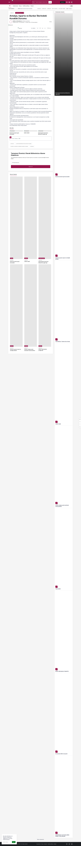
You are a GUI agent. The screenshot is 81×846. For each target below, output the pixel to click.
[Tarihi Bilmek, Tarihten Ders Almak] (64, 302)
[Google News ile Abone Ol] (13, 28)
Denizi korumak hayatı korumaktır (62, 176)
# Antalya (12, 143)
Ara (50, 2)
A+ (42, 28)
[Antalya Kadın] (21, 2)
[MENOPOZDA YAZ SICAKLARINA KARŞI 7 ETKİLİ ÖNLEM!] (64, 796)
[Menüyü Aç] (9, 2)
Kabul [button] (14, 842)
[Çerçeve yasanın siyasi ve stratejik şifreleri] (16, 307)
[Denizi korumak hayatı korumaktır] (16, 132)
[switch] (71, 5)
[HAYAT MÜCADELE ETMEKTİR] (45, 307)
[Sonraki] (17, 8)
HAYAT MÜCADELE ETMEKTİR (61, 671)
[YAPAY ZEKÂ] (30, 132)
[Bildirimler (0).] (80, 426)
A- (45, 28)
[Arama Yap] (67, 2)
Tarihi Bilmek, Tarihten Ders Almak (62, 341)
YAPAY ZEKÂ (58, 424)
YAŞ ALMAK (58, 588)
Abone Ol (62, 2)
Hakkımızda (15, 5)
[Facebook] (67, 844)
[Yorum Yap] (40, 28)
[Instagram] (72, 844)
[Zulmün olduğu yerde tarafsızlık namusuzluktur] (30, 307)
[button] (69, 2)
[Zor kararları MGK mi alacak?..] (64, 714)
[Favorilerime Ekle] (38, 28)
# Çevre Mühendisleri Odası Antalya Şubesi (23, 143)
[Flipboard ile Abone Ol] (20, 28)
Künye (20, 5)
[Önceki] (15, 8)
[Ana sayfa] (9, 5)
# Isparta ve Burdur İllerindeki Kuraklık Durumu (19, 146)
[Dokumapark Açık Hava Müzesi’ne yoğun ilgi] (45, 132)
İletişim (32, 5)
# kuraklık (32, 146)
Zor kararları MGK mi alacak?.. (61, 753)
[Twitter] (69, 844)
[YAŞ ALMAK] (64, 549)
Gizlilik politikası (26, 5)
